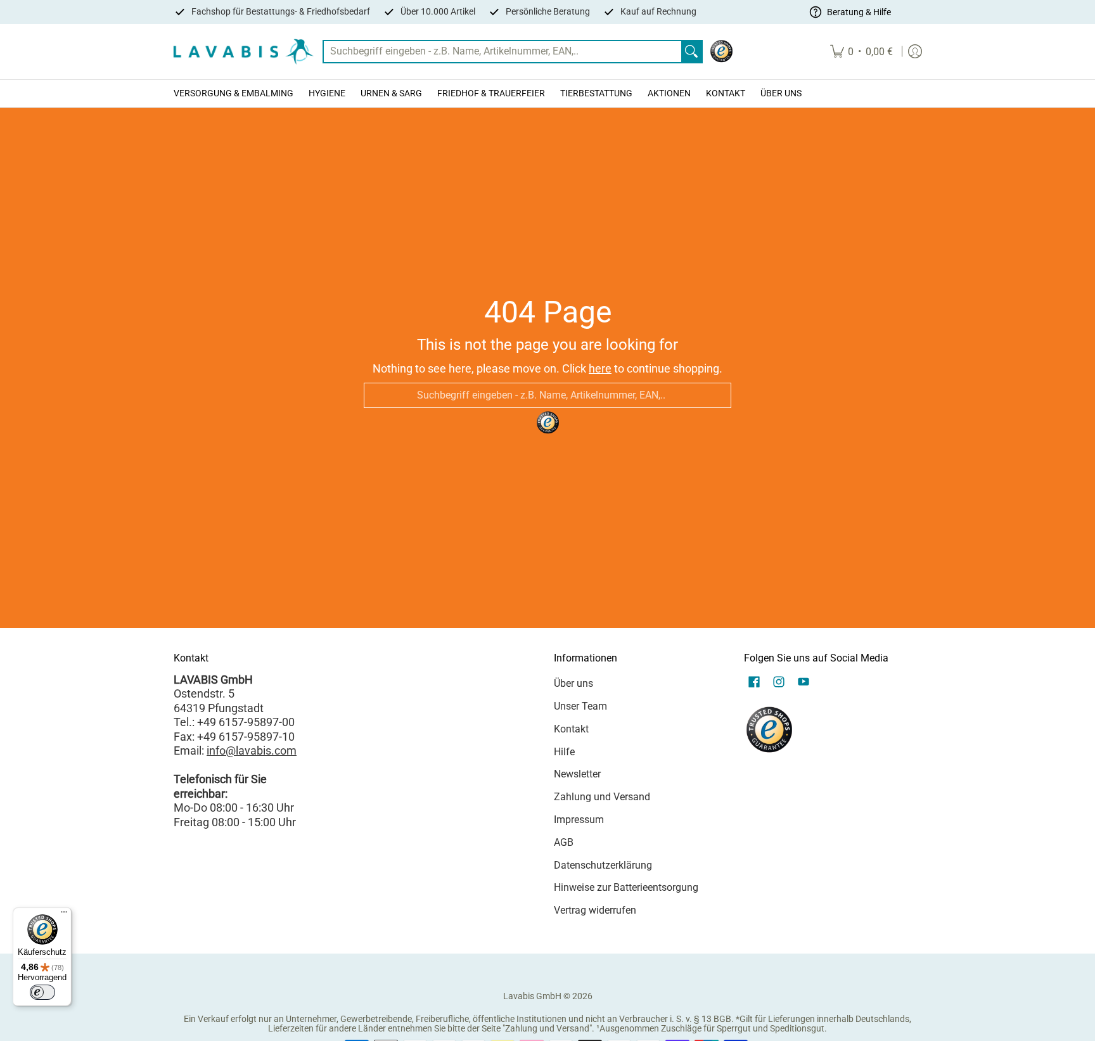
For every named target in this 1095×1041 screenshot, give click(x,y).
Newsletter (577, 774)
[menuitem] (861, 52)
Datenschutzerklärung (603, 865)
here (600, 368)
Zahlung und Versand (602, 797)
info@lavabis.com (252, 750)
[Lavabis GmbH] (243, 52)
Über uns (573, 683)
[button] (754, 683)
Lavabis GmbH (532, 996)
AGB (563, 842)
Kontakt (571, 729)
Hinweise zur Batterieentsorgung (626, 887)
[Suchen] (691, 51)
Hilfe (564, 752)
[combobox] (502, 51)
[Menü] (64, 915)
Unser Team (580, 706)
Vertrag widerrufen (595, 910)
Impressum (579, 820)
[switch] (42, 992)
